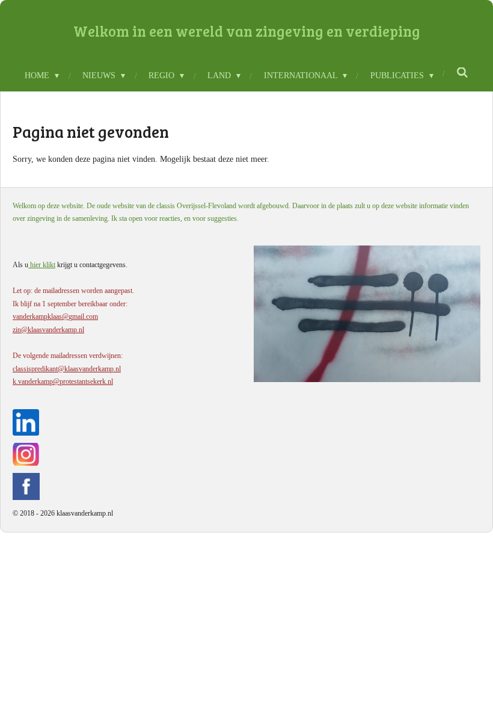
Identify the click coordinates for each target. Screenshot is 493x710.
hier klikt (41, 265)
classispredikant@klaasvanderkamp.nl (67, 369)
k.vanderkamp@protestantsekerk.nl (63, 381)
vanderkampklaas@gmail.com (55, 316)
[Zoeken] (463, 73)
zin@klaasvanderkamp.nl (48, 330)
